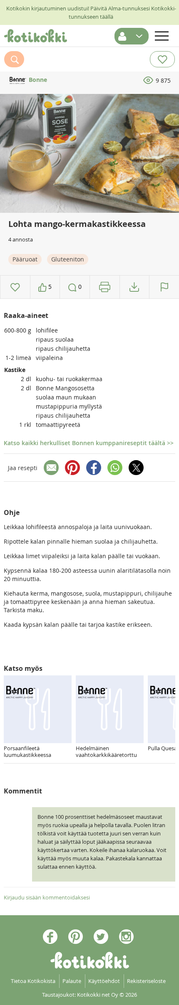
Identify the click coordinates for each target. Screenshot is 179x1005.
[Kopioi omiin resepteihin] (134, 287)
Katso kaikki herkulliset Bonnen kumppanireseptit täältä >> (89, 443)
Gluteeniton (67, 259)
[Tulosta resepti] (105, 287)
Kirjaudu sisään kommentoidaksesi (47, 897)
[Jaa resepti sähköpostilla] (51, 467)
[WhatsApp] (114, 467)
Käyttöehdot (104, 981)
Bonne (37, 80)
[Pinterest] (72, 467)
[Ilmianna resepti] (164, 287)
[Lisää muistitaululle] (15, 287)
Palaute (71, 981)
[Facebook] (93, 467)
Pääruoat (24, 259)
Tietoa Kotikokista (33, 981)
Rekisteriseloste (146, 981)
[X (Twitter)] (136, 467)
